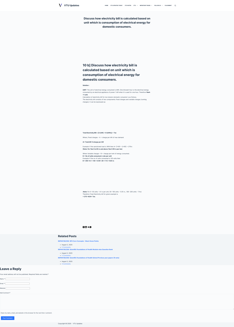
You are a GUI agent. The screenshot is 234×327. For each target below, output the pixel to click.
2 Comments (66, 255)
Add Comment (5, 293)
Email (2, 283)
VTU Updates (71, 5)
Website (2, 288)
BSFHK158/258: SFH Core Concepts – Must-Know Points (78, 241)
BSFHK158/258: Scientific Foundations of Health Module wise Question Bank (85, 249)
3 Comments (66, 264)
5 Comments (66, 247)
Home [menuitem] (106, 5)
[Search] (175, 5)
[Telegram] (88, 227)
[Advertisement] (117, 45)
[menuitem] (137, 5)
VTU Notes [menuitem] (128, 5)
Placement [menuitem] (168, 5)
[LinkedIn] (86, 227)
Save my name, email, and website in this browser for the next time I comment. (26, 313)
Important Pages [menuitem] (145, 5)
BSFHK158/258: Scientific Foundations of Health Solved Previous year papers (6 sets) (88, 258)
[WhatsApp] (90, 227)
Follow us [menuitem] (157, 5)
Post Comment (8, 318)
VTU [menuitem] (134, 5)
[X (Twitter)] (84, 227)
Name (2, 279)
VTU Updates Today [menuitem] (116, 5)
